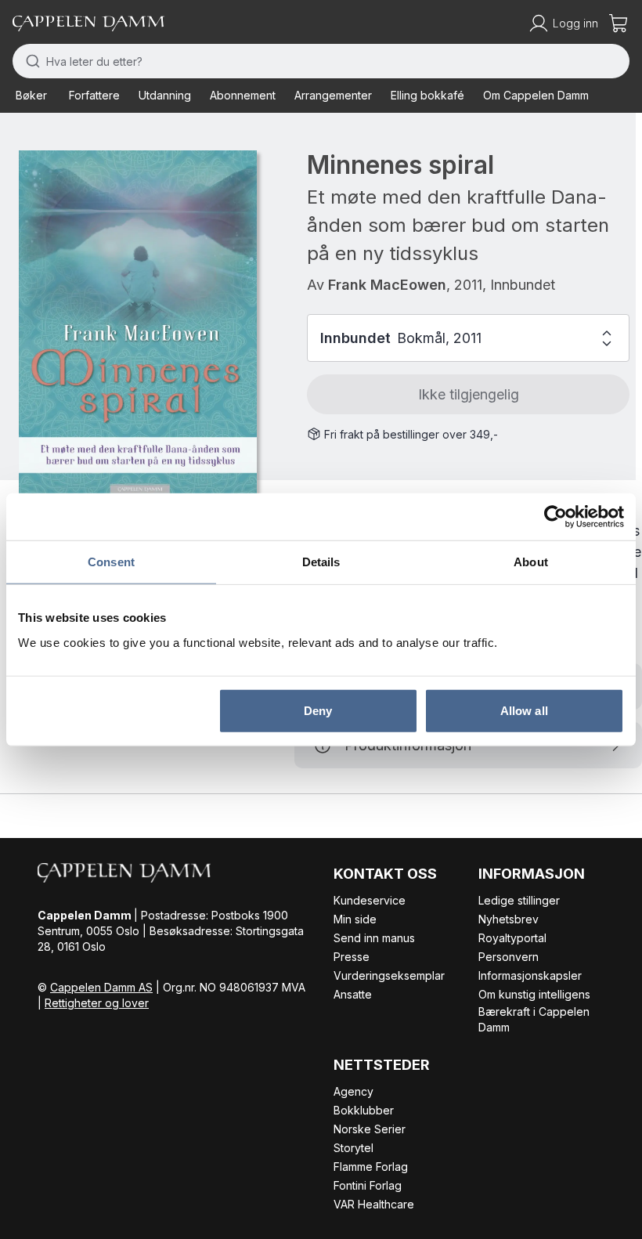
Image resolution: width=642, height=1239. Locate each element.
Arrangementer (333, 95)
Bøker (31, 95)
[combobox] (321, 61)
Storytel (353, 1147)
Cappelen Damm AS (101, 987)
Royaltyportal (512, 938)
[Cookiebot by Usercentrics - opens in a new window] (555, 517)
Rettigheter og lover (97, 1003)
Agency (353, 1091)
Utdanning (165, 95)
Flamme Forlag (371, 1166)
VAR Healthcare (374, 1204)
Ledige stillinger (519, 900)
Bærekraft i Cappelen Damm (534, 1019)
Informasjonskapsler (530, 975)
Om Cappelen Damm (536, 95)
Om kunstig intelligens (534, 994)
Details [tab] (321, 562)
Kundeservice (370, 900)
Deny (318, 710)
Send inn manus (374, 938)
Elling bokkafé (427, 95)
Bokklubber (364, 1110)
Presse (352, 956)
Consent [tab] (111, 562)
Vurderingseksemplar (389, 975)
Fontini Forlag (368, 1185)
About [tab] (531, 562)
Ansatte (353, 994)
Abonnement (243, 95)
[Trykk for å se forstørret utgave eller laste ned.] (138, 325)
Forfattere (94, 95)
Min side (355, 919)
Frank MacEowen (387, 284)
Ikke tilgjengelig (468, 394)
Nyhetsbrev (508, 919)
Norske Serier (370, 1129)
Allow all (524, 710)
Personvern (508, 956)
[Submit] (29, 61)
